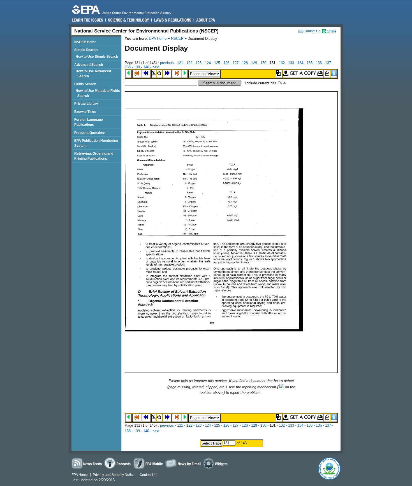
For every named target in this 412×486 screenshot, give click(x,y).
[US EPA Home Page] (124, 9)
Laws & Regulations (172, 20)
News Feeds (87, 463)
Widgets (216, 463)
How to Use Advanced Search (94, 73)
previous (167, 63)
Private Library (86, 103)
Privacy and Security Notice (114, 474)
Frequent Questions (90, 132)
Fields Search (85, 84)
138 (128, 67)
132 (282, 63)
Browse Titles (85, 111)
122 (189, 63)
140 (146, 67)
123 (199, 63)
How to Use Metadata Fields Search (98, 93)
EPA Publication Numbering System (96, 143)
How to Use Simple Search (97, 56)
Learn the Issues (87, 20)
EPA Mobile (148, 463)
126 (226, 63)
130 (263, 63)
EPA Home (157, 38)
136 (319, 63)
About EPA (205, 20)
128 (245, 63)
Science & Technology (128, 20)
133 (291, 63)
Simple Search (86, 50)
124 (208, 63)
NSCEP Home (85, 42)
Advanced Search (88, 64)
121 (180, 63)
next (155, 67)
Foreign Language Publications (88, 122)
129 (254, 63)
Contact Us (312, 31)
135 (310, 63)
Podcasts (118, 463)
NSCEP (177, 38)
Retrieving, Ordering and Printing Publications (93, 156)
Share (331, 31)
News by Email (183, 463)
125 (217, 63)
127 (236, 63)
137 (328, 63)
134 (300, 63)
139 (137, 67)
